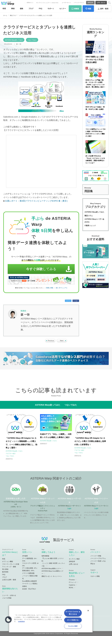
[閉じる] (88, 610)
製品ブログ (13, 15)
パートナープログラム (98, 558)
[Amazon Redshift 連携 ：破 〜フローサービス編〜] (62, 342)
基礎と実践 (49, 288)
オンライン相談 (74, 559)
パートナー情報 (95, 556)
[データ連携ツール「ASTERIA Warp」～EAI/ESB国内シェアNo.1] (7, 3)
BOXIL (71, 587)
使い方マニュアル (61, 288)
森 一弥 (18, 44)
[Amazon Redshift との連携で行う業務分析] (50, 342)
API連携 (25, 556)
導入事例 (5, 569)
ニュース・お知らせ (9, 595)
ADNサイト (30, 2)
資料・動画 (104, 9)
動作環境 (5, 572)
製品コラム (89, 215)
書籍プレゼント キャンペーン (52, 576)
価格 (21, 8)
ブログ (31, 8)
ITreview (72, 580)
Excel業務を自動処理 (29, 581)
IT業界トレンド (90, 225)
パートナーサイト (79, 2)
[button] (8, 619)
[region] (51, 618)
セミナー (62, 8)
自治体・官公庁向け (29, 589)
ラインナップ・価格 (9, 566)
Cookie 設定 (73, 626)
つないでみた (32, 40)
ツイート (68, 300)
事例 (13, 8)
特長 (4, 8)
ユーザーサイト (66, 2)
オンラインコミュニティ (47, 2)
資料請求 (90, 2)
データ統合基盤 (30, 568)
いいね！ (76, 300)
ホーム (5, 15)
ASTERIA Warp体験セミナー (51, 568)
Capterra (72, 585)
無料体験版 (45, 556)
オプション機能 (7, 561)
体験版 (76, 9)
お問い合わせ (101, 2)
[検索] (109, 2)
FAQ (40, 8)
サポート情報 (95, 576)
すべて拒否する (73, 620)
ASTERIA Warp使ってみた (14, 40)
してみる (41, 269)
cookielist (21, 621)
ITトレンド (72, 582)
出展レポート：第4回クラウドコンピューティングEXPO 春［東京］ (37, 201)
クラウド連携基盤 (28, 573)
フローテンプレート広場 (10, 564)
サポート (51, 8)
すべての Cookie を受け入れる (73, 613)
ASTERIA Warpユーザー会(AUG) (94, 220)
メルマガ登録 (6, 598)
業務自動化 (28, 570)
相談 (89, 9)
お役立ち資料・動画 (9, 580)
